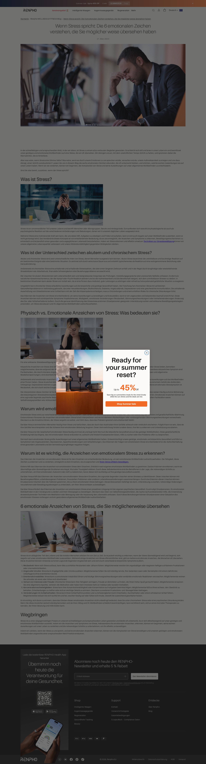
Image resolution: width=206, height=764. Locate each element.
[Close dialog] (147, 353)
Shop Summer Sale (126, 404)
